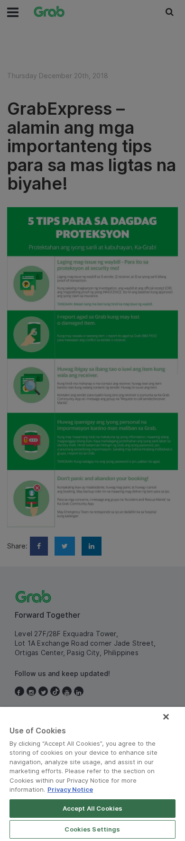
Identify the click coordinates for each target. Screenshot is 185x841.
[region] (92, 774)
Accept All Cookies (92, 808)
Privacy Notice (70, 789)
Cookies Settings (92, 829)
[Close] (166, 717)
